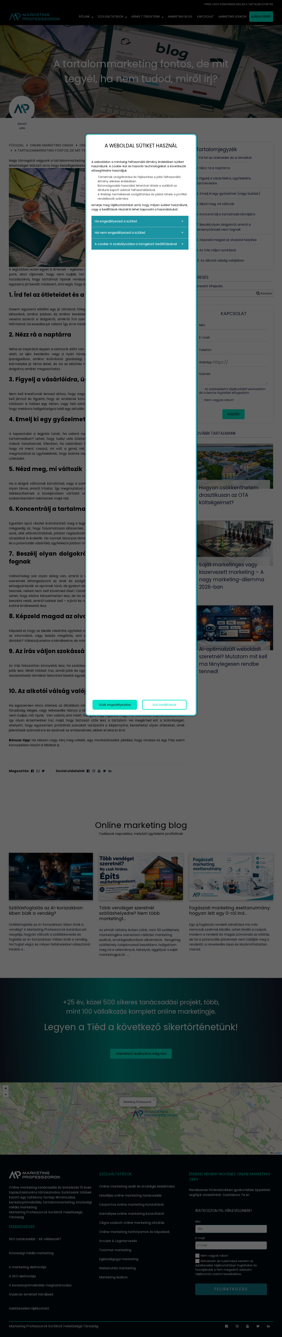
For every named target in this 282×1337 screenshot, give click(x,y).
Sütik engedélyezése (115, 704)
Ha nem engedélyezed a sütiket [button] (120, 232)
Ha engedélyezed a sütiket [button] (116, 221)
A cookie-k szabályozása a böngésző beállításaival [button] (136, 244)
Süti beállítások (164, 704)
